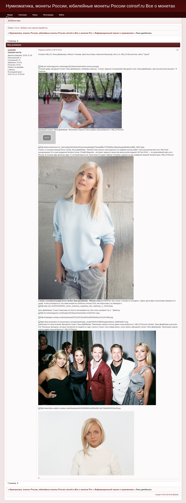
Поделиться (42, 50)
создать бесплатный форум (166, 494)
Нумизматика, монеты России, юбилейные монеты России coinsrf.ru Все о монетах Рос (50, 33)
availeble (12, 50)
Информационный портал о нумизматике (114, 33)
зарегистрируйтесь (40, 28)
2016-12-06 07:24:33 (54, 50)
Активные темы (14, 21)
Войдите (24, 28)
